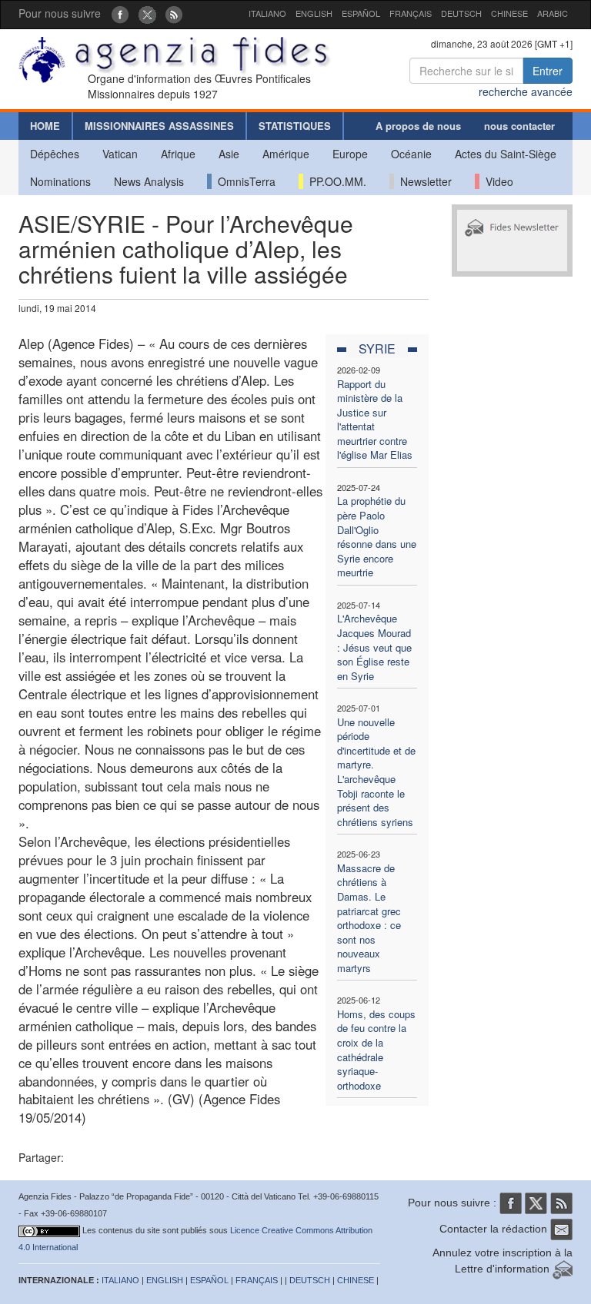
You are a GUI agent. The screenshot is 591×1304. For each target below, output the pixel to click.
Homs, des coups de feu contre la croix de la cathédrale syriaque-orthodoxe (376, 1050)
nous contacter (519, 125)
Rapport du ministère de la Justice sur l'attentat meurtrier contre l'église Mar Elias (374, 420)
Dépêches (54, 153)
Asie (229, 153)
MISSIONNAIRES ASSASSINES (159, 125)
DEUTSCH (461, 13)
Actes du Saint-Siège (505, 153)
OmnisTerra (243, 181)
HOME (45, 125)
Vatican (120, 153)
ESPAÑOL (361, 13)
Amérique (285, 153)
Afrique (178, 153)
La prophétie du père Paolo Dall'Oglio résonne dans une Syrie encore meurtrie (376, 536)
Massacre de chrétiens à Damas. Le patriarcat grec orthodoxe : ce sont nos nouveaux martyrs (369, 918)
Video (496, 181)
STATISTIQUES (295, 125)
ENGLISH (314, 13)
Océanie (411, 153)
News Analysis (149, 181)
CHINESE (509, 13)
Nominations (60, 181)
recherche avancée (526, 91)
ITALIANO (267, 13)
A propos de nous (418, 125)
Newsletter (423, 181)
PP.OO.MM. (334, 181)
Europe (350, 153)
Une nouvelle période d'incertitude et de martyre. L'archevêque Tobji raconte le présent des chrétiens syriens (376, 772)
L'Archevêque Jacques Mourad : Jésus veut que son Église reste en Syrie (374, 646)
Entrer (548, 70)
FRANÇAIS (410, 13)
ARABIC (552, 13)
